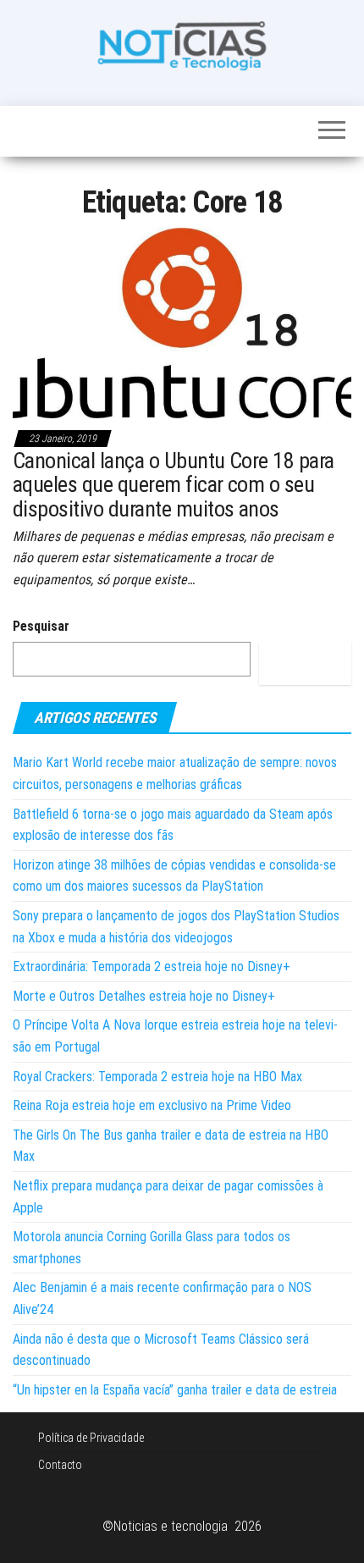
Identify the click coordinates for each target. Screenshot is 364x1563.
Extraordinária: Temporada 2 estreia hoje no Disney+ (151, 966)
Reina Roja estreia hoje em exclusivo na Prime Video (152, 1105)
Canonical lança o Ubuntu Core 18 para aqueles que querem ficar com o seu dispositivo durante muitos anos (173, 485)
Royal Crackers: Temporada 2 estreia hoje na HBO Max (157, 1077)
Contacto (60, 1465)
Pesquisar (41, 626)
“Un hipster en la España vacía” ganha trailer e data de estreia (175, 1390)
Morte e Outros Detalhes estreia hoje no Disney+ (144, 996)
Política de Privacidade (91, 1437)
